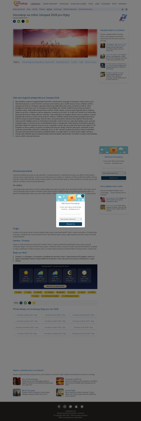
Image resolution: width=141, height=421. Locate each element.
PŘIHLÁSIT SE (70, 224)
